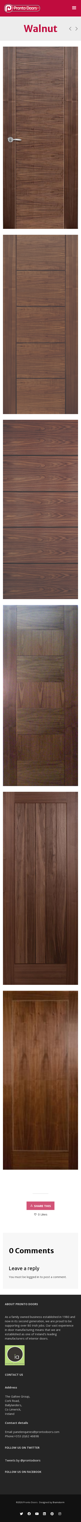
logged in (33, 1277)
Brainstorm (59, 1502)
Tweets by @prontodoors (22, 1460)
